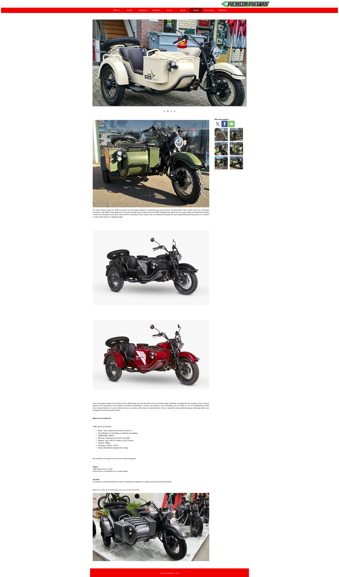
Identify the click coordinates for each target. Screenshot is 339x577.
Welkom (116, 10)
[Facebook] (224, 124)
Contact (117, 16)
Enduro (129, 10)
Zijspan (196, 10)
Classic (169, 10)
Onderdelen (222, 10)
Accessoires (209, 10)
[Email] (231, 124)
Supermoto (143, 10)
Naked (182, 10)
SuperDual (156, 10)
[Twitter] (218, 124)
